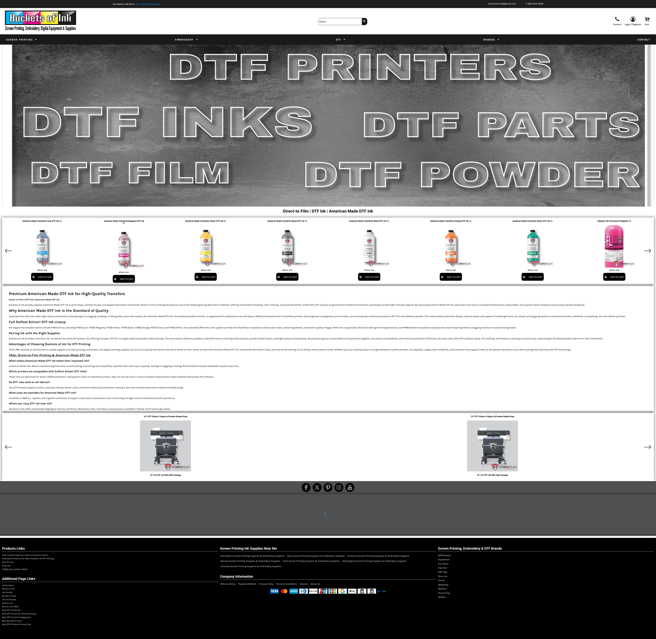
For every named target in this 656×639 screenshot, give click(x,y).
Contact (304, 584)
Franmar (442, 568)
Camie (441, 580)
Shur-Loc (442, 576)
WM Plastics (444, 555)
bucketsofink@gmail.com (502, 3)
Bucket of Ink (8, 589)
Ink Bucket (7, 592)
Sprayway (443, 584)
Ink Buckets (7, 585)
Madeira (442, 588)
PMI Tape (442, 572)
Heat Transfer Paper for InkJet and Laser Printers (25, 555)
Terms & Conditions (286, 584)
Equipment (444, 559)
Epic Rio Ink (7, 562)
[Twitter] (317, 487)
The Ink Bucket (9, 599)
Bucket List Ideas (10, 606)
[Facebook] (306, 487)
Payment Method (247, 584)
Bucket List (7, 603)
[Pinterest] (328, 487)
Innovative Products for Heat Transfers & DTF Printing (28, 558)
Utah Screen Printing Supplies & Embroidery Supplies (311, 561)
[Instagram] (338, 487)
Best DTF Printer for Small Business (19, 614)
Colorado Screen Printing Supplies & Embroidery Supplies (251, 566)
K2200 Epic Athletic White (15, 569)
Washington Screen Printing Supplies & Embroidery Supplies (374, 561)
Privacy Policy (266, 584)
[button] (21, 39)
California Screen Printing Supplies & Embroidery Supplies (378, 556)
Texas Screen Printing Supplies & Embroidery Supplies (316, 556)
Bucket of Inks (9, 596)
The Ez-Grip (444, 593)
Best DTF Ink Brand (11, 610)
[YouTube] (349, 487)
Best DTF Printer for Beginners (16, 617)
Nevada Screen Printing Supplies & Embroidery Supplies (250, 561)
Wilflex (441, 597)
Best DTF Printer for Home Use (16, 624)
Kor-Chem (443, 563)
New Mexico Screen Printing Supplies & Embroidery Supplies (252, 556)
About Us (315, 584)
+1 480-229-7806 (534, 3)
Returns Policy (228, 584)
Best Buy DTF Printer (12, 621)
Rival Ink (6, 566)
